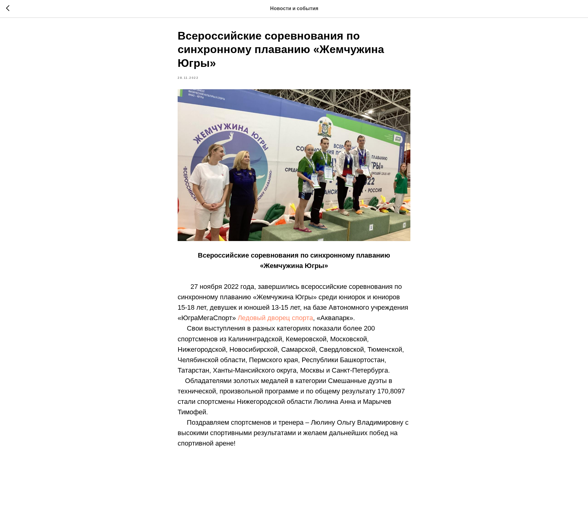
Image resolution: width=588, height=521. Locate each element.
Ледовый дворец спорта (275, 318)
